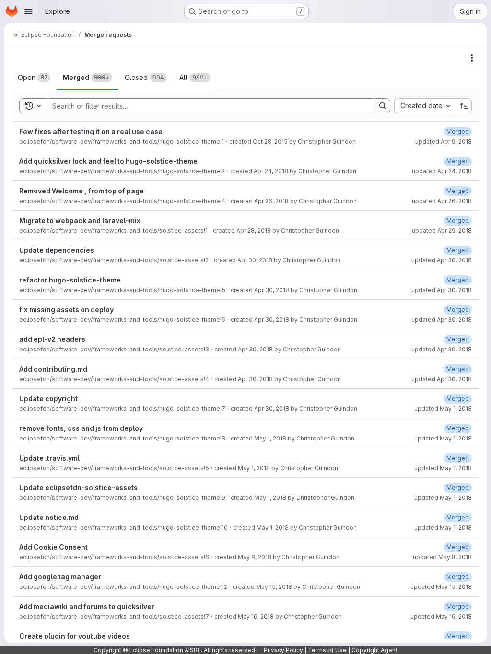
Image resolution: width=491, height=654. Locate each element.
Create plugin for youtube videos (74, 636)
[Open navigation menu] (28, 11)
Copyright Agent (374, 650)
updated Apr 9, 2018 (443, 141)
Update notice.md (49, 517)
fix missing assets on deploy (66, 309)
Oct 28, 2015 (270, 141)
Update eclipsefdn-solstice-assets (78, 488)
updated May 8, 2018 (442, 557)
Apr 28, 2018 (253, 230)
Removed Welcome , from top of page (81, 191)
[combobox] (425, 105)
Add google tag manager (60, 577)
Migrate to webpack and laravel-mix (79, 220)
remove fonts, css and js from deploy (81, 428)
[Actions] (471, 58)
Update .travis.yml (49, 458)
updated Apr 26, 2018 (442, 200)
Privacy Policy (283, 650)
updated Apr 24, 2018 (442, 171)
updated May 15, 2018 (441, 586)
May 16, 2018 (256, 616)
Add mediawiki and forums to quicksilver (86, 606)
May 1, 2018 (270, 438)
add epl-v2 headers (52, 339)
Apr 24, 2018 (271, 171)
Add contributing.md (53, 369)
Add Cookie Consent (53, 547)
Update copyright (48, 399)
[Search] (382, 105)
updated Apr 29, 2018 (442, 230)
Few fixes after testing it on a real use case (91, 131)
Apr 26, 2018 (271, 200)
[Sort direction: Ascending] (464, 105)
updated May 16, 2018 (441, 616)
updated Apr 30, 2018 (441, 260)
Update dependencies (56, 250)
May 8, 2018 (254, 557)
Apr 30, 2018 (254, 260)
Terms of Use (327, 650)
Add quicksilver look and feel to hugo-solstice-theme (108, 161)
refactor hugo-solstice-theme (70, 280)
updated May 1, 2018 (443, 408)
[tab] (34, 78)
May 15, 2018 (274, 586)
